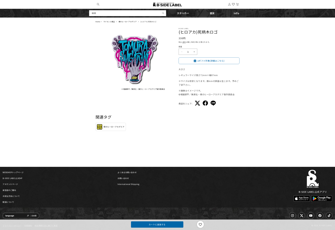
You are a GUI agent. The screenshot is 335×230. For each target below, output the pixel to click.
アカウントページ (10, 184)
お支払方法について (11, 196)
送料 (184, 42)
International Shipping (128, 184)
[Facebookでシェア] (205, 104)
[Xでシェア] (197, 104)
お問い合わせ (123, 178)
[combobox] (127, 13)
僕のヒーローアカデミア (128, 21)
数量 (180, 46)
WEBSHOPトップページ (13, 172)
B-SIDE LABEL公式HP (12, 178)
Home (98, 21)
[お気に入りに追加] (200, 224)
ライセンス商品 (109, 21)
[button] (98, 4)
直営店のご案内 (9, 190)
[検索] (163, 13)
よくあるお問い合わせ (127, 172)
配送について (8, 202)
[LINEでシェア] (213, 104)
